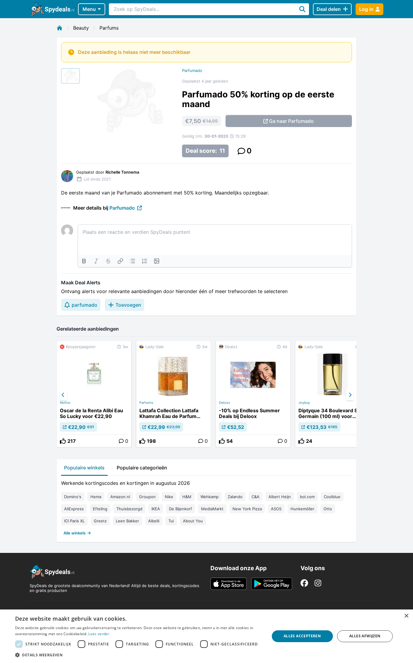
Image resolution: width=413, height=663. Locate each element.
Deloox (224, 402)
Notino (65, 402)
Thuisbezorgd (129, 508)
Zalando (235, 496)
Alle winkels (74, 533)
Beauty (81, 28)
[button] (138, 654)
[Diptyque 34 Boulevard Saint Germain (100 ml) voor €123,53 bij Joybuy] (332, 394)
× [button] (406, 616)
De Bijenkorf (180, 508)
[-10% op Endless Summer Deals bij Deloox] (253, 394)
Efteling (100, 508)
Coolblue (332, 496)
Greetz (100, 520)
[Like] (63, 441)
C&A (255, 496)
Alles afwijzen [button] (365, 636)
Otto (328, 508)
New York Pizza (247, 508)
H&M (186, 496)
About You (193, 520)
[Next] (349, 395)
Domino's (72, 496)
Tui (171, 520)
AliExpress (74, 508)
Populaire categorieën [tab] (142, 468)
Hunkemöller (302, 508)
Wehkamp (209, 496)
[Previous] (63, 395)
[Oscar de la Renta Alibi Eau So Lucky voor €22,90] (94, 394)
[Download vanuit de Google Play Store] (271, 584)
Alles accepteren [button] (302, 636)
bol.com (307, 496)
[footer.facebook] (304, 583)
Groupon (147, 496)
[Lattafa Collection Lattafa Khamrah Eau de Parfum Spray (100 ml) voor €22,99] (173, 394)
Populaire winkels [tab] (84, 468)
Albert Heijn (279, 496)
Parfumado (192, 70)
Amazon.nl (120, 496)
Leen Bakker (127, 520)
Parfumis (146, 402)
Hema (95, 496)
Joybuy (304, 402)
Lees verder (98, 633)
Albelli (153, 520)
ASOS (276, 508)
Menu (89, 9)
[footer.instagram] (318, 583)
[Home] (60, 28)
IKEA (155, 508)
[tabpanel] (206, 506)
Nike (169, 496)
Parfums (109, 28)
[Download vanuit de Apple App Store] (228, 584)
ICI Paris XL (74, 520)
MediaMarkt (212, 508)
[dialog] (206, 636)
